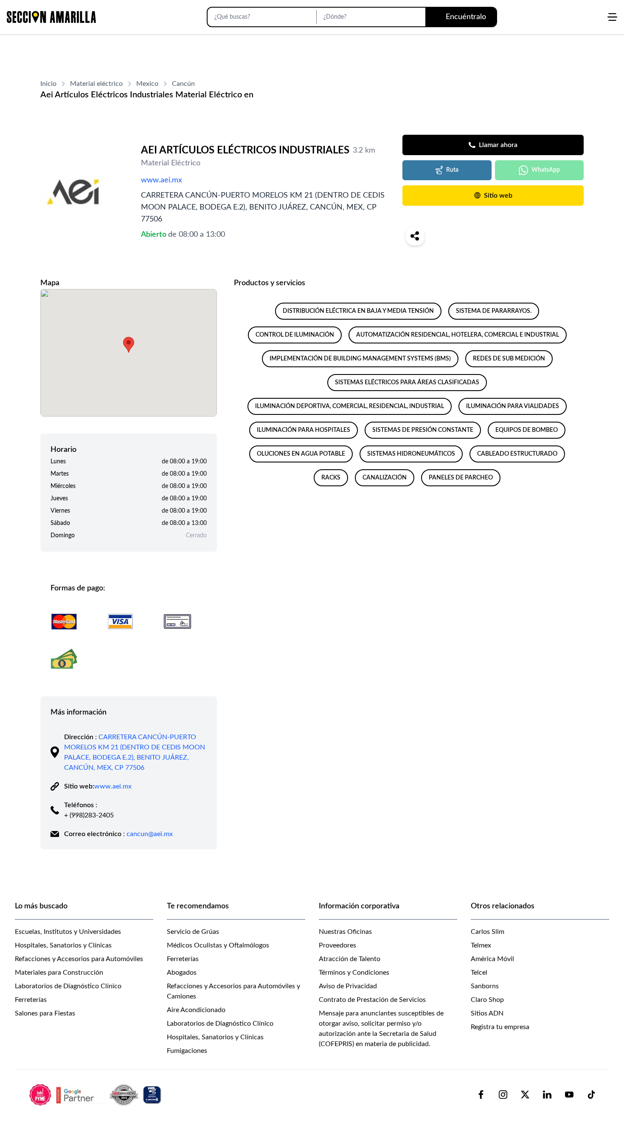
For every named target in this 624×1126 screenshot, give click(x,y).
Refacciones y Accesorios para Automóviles (79, 959)
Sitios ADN (487, 1013)
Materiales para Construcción (59, 972)
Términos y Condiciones (354, 972)
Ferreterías (31, 999)
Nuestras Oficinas (345, 931)
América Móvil (492, 959)
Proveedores (337, 945)
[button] (128, 345)
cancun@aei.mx (149, 834)
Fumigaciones (187, 1050)
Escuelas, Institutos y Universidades (68, 931)
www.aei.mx (161, 180)
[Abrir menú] (612, 17)
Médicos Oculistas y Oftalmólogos (218, 945)
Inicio (48, 83)
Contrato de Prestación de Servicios (372, 999)
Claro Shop (487, 999)
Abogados (182, 972)
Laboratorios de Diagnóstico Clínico (68, 986)
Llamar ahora (498, 145)
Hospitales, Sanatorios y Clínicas (63, 945)
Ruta (452, 170)
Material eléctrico (96, 83)
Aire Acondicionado (196, 1010)
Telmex (481, 945)
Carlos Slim (487, 931)
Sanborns (485, 986)
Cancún (183, 83)
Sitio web (498, 195)
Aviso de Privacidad (348, 986)
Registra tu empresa (500, 1027)
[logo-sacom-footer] (96, 1094)
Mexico (147, 83)
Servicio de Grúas (193, 931)
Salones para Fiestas (45, 1013)
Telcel (479, 972)
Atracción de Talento (349, 959)
